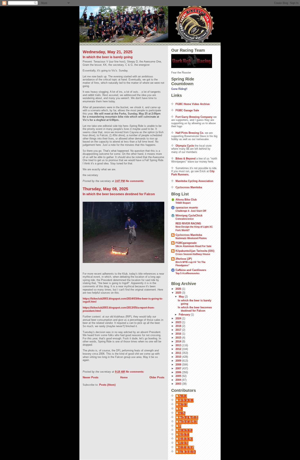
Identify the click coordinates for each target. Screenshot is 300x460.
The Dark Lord (189, 421)
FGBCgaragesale (186, 242)
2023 (179, 322)
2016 (179, 333)
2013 (179, 345)
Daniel (184, 404)
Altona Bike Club (186, 199)
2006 (179, 372)
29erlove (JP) (184, 258)
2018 (179, 325)
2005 (179, 376)
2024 (179, 318)
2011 (179, 352)
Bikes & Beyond (186, 158)
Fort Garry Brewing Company (194, 116)
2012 (179, 349)
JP (181, 408)
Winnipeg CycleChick (189, 215)
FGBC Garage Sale (187, 110)
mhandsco (186, 438)
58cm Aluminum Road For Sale (193, 246)
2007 (179, 368)
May (182, 296)
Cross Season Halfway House (193, 254)
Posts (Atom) (107, 384)
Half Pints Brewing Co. (190, 132)
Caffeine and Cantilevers (191, 270)
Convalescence (185, 218)
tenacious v (187, 447)
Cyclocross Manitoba (189, 187)
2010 (179, 356)
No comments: (135, 181)
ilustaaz (184, 434)
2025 (179, 292)
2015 (179, 337)
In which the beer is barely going (108, 57)
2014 (179, 341)
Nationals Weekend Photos (191, 238)
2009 (179, 360)
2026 (179, 288)
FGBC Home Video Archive (193, 104)
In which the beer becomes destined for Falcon (119, 194)
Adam (183, 395)
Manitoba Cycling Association (194, 181)
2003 (179, 383)
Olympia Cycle (185, 145)
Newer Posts (90, 377)
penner (184, 442)
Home (124, 377)
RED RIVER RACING (188, 223)
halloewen (186, 430)
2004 (179, 379)
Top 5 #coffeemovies (188, 273)
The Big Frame (189, 417)
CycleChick (187, 400)
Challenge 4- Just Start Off (191, 210)
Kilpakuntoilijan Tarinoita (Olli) (195, 250)
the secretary (188, 451)
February (185, 314)
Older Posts (156, 377)
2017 (179, 329)
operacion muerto (187, 207)
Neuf (182, 412)
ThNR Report (183, 203)
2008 (179, 364)
